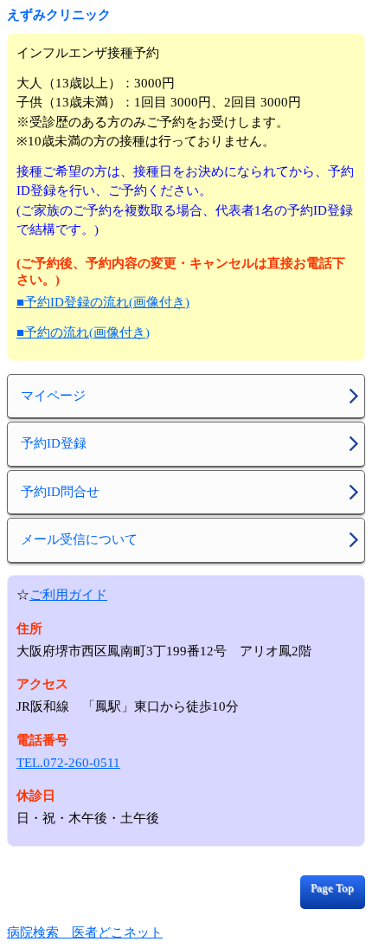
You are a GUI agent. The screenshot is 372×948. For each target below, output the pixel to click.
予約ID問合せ (60, 492)
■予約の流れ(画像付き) (83, 332)
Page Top (332, 888)
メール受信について (79, 539)
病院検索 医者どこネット (85, 932)
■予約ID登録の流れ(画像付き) (102, 302)
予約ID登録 (54, 443)
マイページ (53, 396)
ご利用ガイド (68, 595)
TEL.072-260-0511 (68, 763)
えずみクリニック (59, 15)
